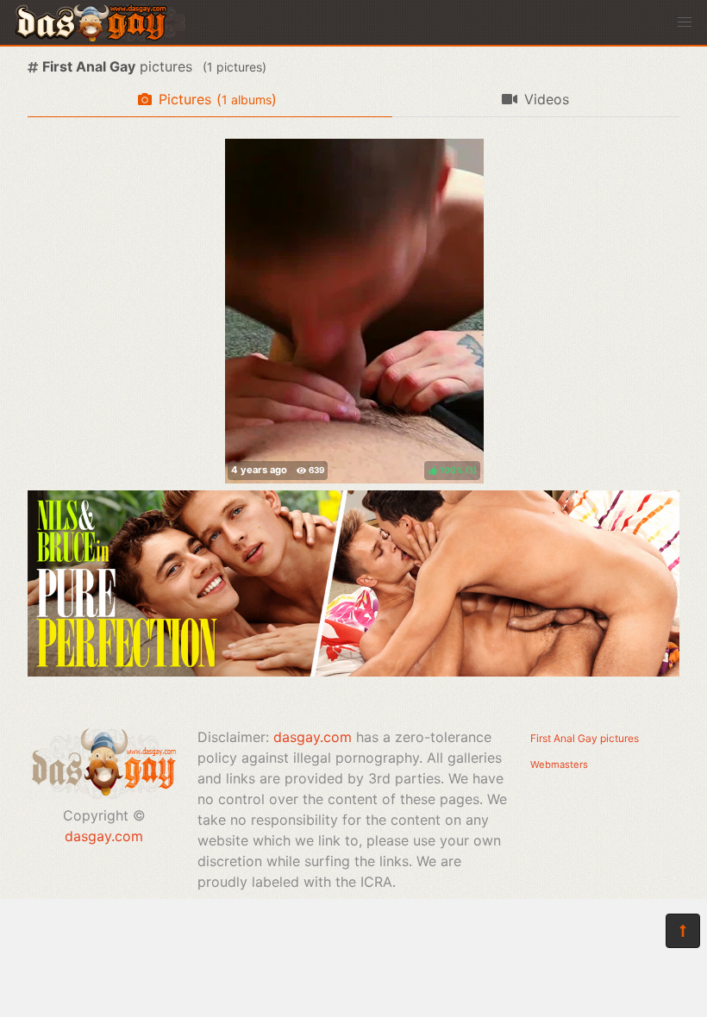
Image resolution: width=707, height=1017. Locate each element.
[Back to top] (683, 931)
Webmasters (559, 764)
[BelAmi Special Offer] (353, 671)
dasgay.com (104, 836)
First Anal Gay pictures (584, 738)
